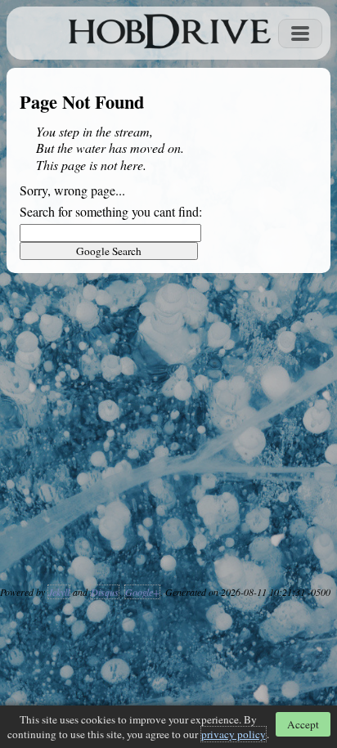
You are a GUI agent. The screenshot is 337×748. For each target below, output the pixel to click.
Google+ (142, 591)
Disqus (105, 591)
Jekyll (59, 591)
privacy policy (233, 734)
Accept (303, 724)
